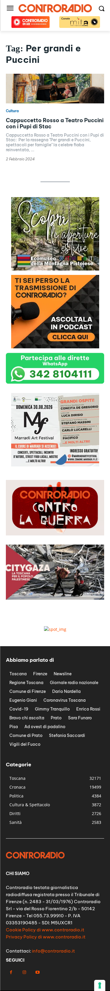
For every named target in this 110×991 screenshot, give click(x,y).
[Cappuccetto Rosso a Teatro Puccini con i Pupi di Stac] (55, 88)
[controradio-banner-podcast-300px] (55, 347)
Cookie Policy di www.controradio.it (45, 930)
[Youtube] (37, 972)
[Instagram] (24, 972)
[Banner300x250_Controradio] (55, 269)
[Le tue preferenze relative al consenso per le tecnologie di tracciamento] (99, 985)
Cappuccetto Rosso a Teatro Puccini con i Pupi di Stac (55, 123)
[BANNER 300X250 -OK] (55, 465)
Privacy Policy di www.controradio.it (45, 937)
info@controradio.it (53, 951)
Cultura (12, 111)
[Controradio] (55, 8)
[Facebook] (11, 972)
